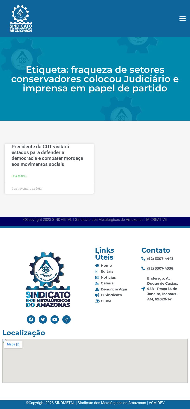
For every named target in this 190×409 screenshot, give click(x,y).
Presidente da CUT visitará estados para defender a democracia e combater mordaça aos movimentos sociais (47, 155)
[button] (182, 18)
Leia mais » (19, 176)
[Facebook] (31, 319)
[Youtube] (55, 319)
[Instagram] (66, 319)
